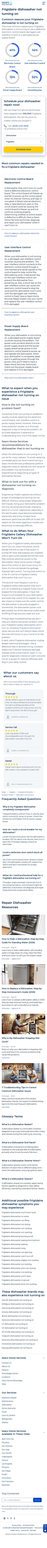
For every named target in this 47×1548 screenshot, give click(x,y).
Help (4, 1384)
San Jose (5, 1450)
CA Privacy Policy (28, 1525)
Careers (5, 1370)
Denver (5, 1460)
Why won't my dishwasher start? (19, 378)
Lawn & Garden (8, 1415)
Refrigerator (7, 1419)
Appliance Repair (9, 1398)
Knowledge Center (10, 1373)
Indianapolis (7, 1457)
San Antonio (7, 1446)
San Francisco (8, 1481)
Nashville (6, 1485)
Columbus (6, 1478)
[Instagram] (4, 1518)
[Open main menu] (44, 3)
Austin (4, 1474)
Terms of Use (38, 1528)
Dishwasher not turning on (25, 795)
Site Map (33, 1530)
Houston (5, 1442)
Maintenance (7, 1401)
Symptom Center (7, 795)
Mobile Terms (15, 1530)
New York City (8, 1439)
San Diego (6, 1471)
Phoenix (5, 1467)
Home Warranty (9, 1408)
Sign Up (37, 1500)
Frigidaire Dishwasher (25, 792)
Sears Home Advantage (12, 1380)
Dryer (4, 1412)
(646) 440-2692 (20, 126)
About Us (6, 1366)
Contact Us (6, 1363)
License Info (25, 1530)
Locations (6, 1377)
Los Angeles (7, 1464)
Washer (5, 1422)
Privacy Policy (16, 1525)
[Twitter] (8, 1518)
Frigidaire (10, 142)
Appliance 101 (16, 959)
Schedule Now (23, 149)
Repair (4, 792)
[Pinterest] (11, 1518)
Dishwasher (11, 135)
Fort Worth (7, 1453)
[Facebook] (14, 1518)
